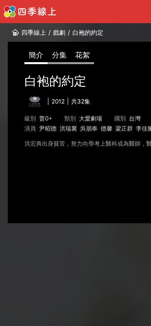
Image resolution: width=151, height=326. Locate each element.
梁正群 (124, 128)
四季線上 (33, 32)
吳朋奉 (89, 128)
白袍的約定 (87, 32)
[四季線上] (30, 11)
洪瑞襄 (68, 128)
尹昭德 (48, 128)
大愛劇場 (90, 118)
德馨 (106, 128)
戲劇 (59, 32)
